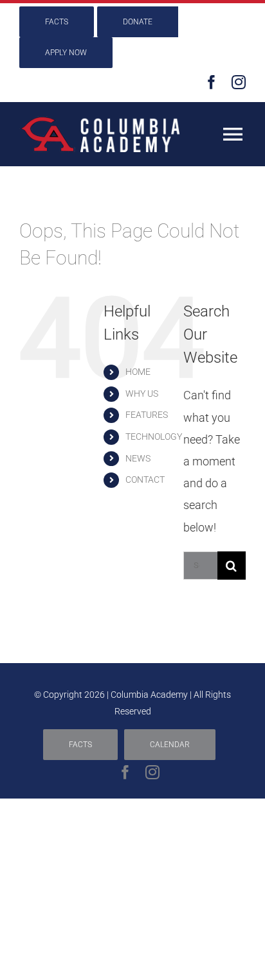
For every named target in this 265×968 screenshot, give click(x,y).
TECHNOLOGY (153, 436)
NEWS (138, 458)
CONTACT (145, 479)
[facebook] (212, 82)
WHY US (141, 393)
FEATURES (146, 415)
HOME (138, 372)
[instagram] (239, 82)
